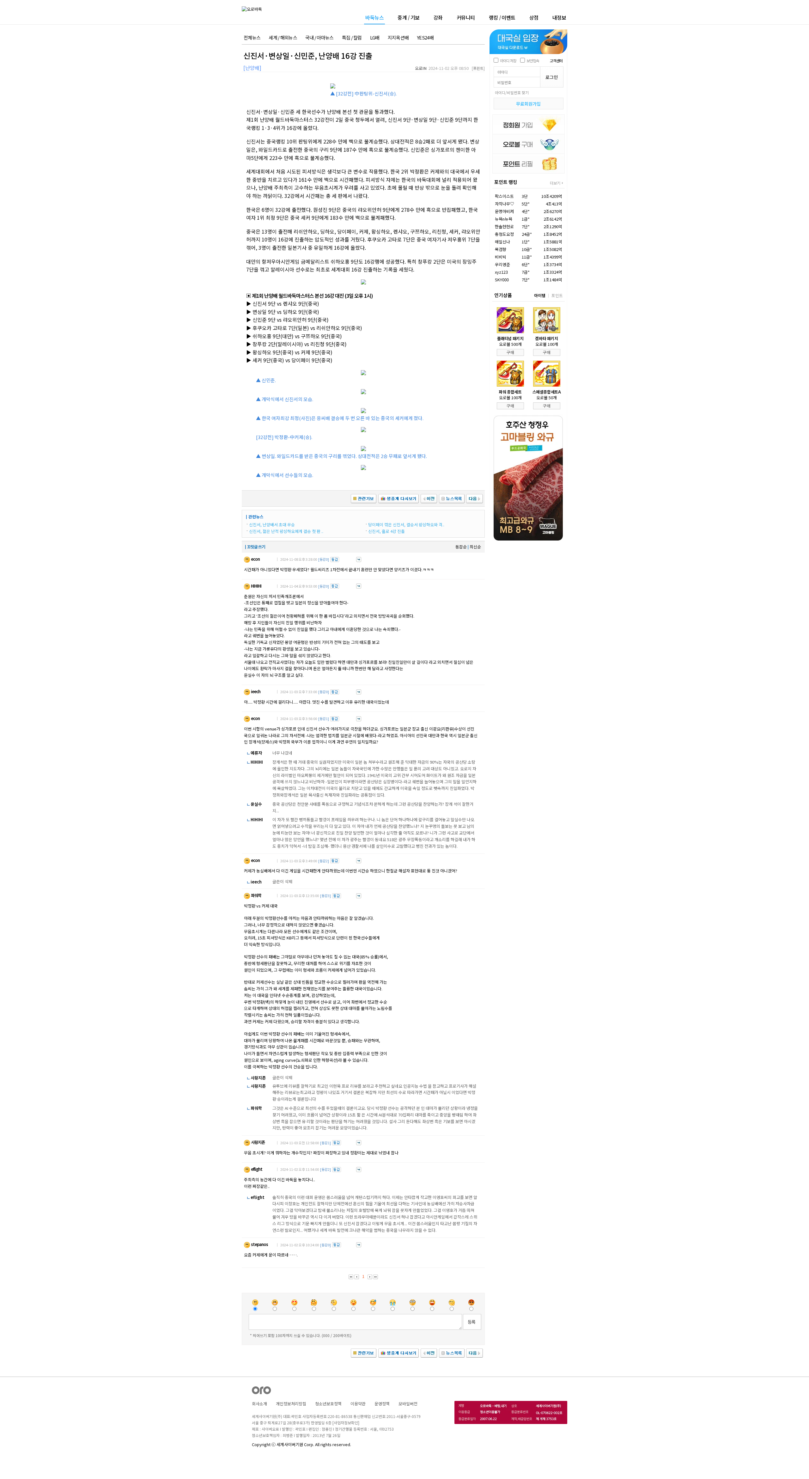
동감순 (461, 547)
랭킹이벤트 (502, 17)
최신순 (475, 547)
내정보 (559, 17)
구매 (510, 352)
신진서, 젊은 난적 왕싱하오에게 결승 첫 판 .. (286, 531)
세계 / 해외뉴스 (283, 38)
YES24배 (425, 38)
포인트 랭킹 (505, 182)
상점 (533, 17)
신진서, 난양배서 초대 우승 (272, 525)
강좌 (438, 17)
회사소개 (259, 1404)
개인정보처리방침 (291, 1404)
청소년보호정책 (328, 1404)
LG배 (375, 38)
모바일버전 (407, 1404)
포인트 (557, 295)
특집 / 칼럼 (352, 38)
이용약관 (358, 1404)
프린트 (478, 68)
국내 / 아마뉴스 (319, 38)
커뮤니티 (466, 17)
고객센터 (556, 60)
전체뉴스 (252, 38)
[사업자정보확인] (345, 1422)
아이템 (539, 295)
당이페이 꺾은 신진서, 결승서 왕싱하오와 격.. (406, 525)
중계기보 (409, 17)
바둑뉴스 (374, 18)
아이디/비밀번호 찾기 (512, 92)
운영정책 (382, 1404)
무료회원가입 (528, 104)
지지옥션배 (398, 38)
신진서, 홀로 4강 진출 (386, 531)
